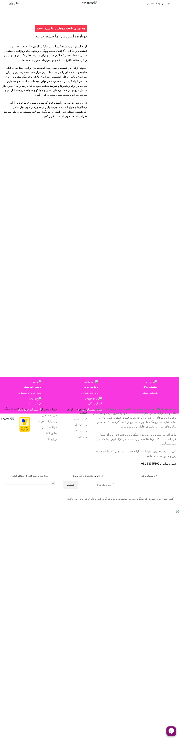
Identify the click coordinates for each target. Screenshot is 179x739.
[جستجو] (4, 3)
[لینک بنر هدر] (89, 369)
